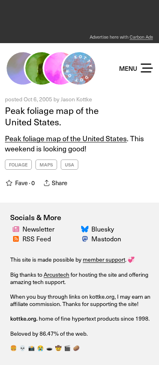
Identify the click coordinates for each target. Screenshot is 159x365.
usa (69, 165)
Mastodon (106, 238)
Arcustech (56, 274)
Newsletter (38, 229)
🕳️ (49, 348)
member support (104, 259)
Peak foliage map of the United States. (52, 116)
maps (46, 165)
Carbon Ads (141, 37)
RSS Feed (36, 238)
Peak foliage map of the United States (66, 138)
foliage (18, 165)
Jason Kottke (76, 99)
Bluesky (102, 229)
